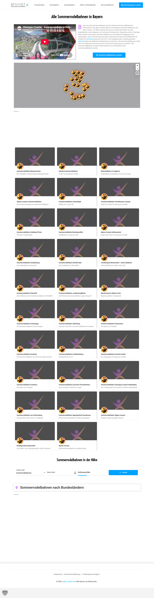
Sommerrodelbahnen (107, 5)
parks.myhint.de (69, 581)
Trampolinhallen (39, 5)
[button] (77, 487)
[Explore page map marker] (78, 85)
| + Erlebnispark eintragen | (90, 574)
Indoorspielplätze (69, 5)
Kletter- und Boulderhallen (88, 5)
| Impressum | (58, 574)
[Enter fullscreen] (137, 73)
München (81, 41)
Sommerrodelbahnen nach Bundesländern (52, 487)
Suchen (124, 472)
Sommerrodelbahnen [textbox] (23, 473)
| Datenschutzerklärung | (72, 574)
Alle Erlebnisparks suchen (132, 5)
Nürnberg (90, 39)
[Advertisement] (77, 129)
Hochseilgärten (54, 5)
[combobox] (30, 473)
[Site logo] (20, 5)
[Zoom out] (137, 68)
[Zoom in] (137, 65)
